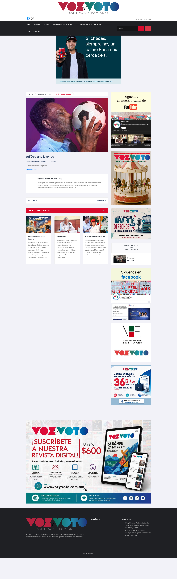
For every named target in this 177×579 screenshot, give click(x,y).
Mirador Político (34, 32)
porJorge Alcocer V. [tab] (131, 248)
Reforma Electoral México (90, 25)
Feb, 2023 (53, 161)
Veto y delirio (131, 260)
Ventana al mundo (44, 94)
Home (29, 25)
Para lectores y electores (95, 236)
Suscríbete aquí (31, 170)
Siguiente (100, 200)
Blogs (46, 25)
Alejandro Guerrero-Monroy (37, 161)
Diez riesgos (61, 236)
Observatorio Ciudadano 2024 (64, 25)
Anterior (34, 200)
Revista (37, 25)
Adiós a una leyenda (40, 157)
